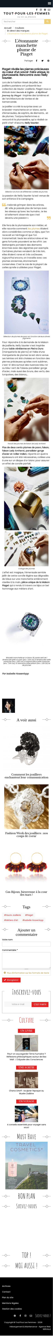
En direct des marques (18, 30)
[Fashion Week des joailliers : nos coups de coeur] (26, 806)
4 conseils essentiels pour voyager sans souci (26, 1126)
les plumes (34, 228)
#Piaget (29, 915)
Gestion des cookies (12, 1308)
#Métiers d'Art (11, 920)
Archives (6, 1286)
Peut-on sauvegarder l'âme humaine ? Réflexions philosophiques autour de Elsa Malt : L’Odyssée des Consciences (26, 1056)
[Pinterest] (45, 9)
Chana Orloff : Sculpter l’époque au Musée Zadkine (26, 1092)
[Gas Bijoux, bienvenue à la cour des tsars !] (26, 865)
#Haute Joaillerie (12, 915)
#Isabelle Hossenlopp (32, 920)
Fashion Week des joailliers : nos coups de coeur (26, 835)
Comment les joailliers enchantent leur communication (26, 776)
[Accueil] (26, 15)
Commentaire (10, 950)
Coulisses (19, 28)
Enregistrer (12, 980)
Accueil (7, 28)
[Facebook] (36, 9)
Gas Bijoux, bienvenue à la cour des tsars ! (26, 893)
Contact (6, 1291)
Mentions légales (10, 1303)
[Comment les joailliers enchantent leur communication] (26, 748)
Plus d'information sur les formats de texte (27, 972)
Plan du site (7, 1297)
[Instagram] (41, 9)
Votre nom (7, 939)
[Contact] (49, 9)
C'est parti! (40, 1004)
